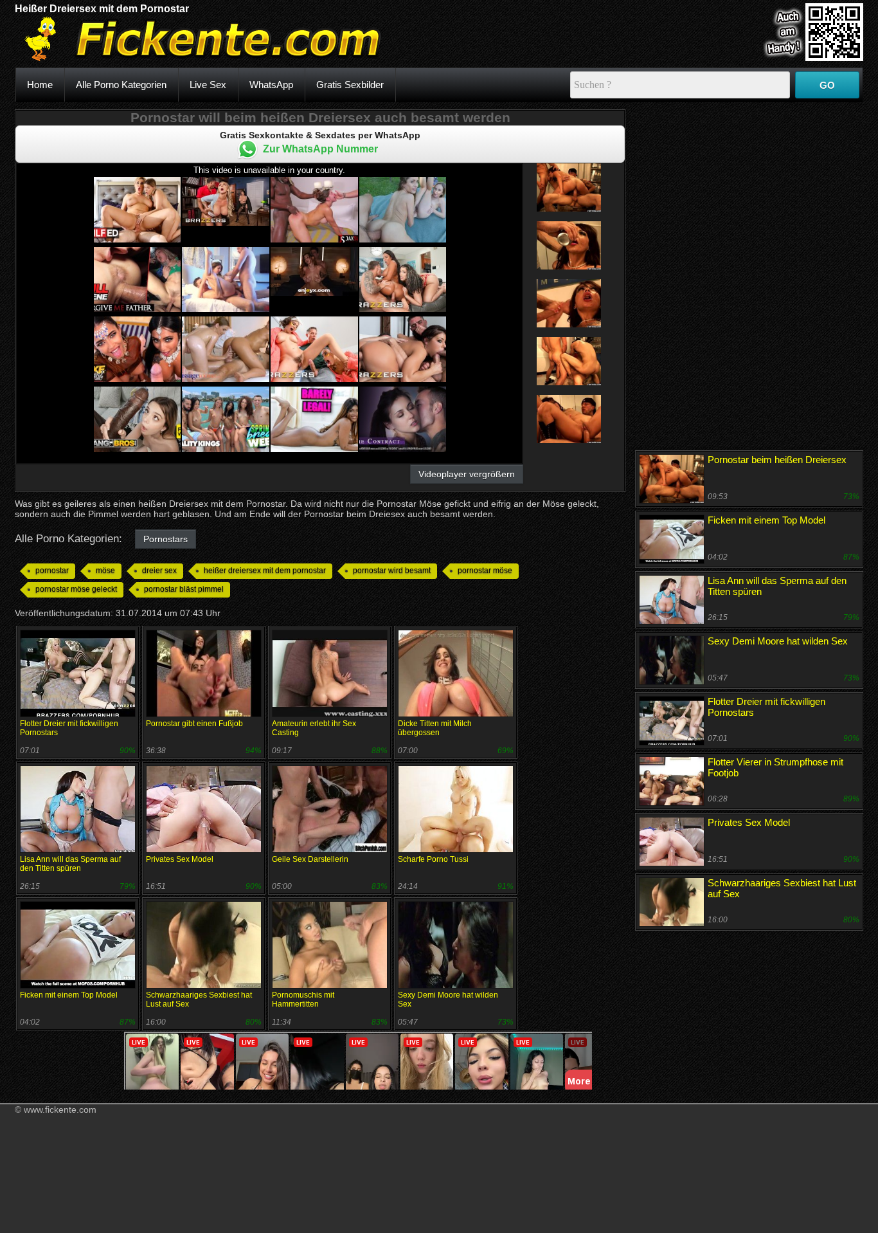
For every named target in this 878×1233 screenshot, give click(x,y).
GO (827, 85)
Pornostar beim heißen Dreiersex (777, 459)
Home (40, 84)
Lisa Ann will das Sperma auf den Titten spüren (70, 864)
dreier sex (159, 570)
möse (105, 570)
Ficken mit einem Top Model (69, 995)
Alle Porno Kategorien (121, 84)
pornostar (52, 570)
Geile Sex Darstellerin (310, 859)
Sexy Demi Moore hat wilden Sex (778, 640)
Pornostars (165, 539)
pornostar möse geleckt (76, 589)
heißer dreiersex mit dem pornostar (265, 570)
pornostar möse (485, 570)
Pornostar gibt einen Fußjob (194, 723)
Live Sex (208, 84)
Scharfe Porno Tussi (433, 859)
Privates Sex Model (179, 859)
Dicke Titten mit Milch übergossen (435, 728)
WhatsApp (271, 84)
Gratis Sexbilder (350, 84)
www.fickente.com (60, 1109)
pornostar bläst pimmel (184, 589)
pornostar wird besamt (392, 570)
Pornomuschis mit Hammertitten (303, 1000)
